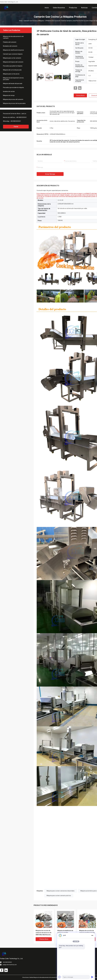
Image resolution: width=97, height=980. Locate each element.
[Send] (92, 977)
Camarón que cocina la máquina (34, 20)
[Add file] (59, 977)
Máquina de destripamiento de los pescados (13, 78)
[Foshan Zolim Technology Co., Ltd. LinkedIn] (79, 88)
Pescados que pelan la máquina (12, 66)
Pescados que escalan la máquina (13, 87)
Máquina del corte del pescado (12, 70)
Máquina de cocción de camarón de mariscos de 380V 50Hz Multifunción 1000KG (43, 933)
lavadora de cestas (9, 91)
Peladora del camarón (9, 42)
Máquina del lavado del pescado (12, 83)
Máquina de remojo (9, 95)
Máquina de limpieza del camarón (13, 62)
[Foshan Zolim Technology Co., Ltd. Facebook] (75, 88)
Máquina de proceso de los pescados (14, 103)
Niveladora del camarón (10, 46)
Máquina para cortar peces (11, 74)
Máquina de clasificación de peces (13, 50)
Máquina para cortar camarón (12, 58)
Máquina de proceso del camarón (13, 99)
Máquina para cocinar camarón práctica (59, 895)
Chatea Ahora (80, 95)
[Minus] (92, 935)
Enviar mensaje (50, 174)
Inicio (20, 20)
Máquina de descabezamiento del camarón (13, 37)
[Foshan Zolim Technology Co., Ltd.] (6, 7)
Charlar (16, 126)
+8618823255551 (21, 117)
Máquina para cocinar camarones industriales (60, 891)
